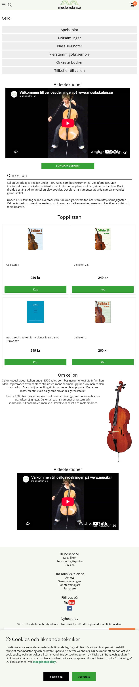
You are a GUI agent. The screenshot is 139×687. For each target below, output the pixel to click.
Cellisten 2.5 (81, 264)
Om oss (69, 577)
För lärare (70, 588)
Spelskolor (69, 29)
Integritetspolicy (44, 661)
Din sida (69, 565)
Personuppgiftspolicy (69, 561)
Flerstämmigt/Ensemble (70, 54)
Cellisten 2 (80, 337)
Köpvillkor (69, 557)
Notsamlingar (69, 37)
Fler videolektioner (67, 166)
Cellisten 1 (12, 264)
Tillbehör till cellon (69, 70)
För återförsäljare (69, 585)
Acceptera (84, 676)
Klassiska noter (69, 46)
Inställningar (56, 676)
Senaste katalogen (69, 581)
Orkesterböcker (69, 62)
